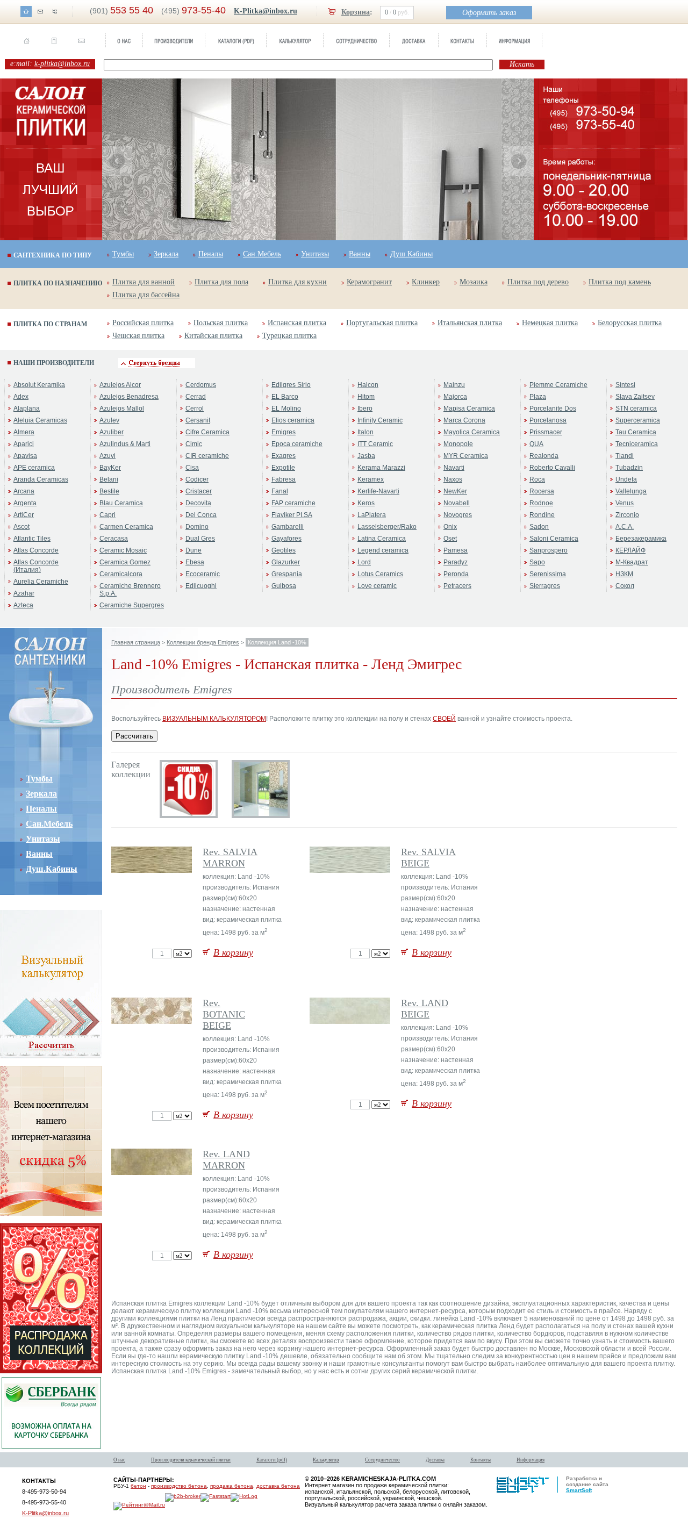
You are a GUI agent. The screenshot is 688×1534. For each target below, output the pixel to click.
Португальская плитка (382, 323)
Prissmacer (545, 432)
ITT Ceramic (375, 444)
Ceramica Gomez (124, 562)
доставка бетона (278, 1486)
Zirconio (627, 515)
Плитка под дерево (538, 282)
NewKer (455, 491)
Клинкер (426, 282)
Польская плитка (221, 323)
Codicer (197, 479)
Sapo (537, 562)
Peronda (456, 574)
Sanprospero (548, 550)
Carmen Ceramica (126, 527)
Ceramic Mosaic (123, 550)
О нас (119, 1460)
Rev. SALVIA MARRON (230, 858)
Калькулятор (326, 1460)
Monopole (458, 444)
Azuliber (111, 432)
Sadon (539, 527)
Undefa (626, 479)
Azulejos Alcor (120, 385)
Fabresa (283, 479)
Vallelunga (631, 491)
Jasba (366, 456)
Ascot (21, 527)
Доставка (435, 1460)
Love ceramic (377, 586)
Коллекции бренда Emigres (203, 642)
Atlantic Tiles (32, 538)
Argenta (25, 503)
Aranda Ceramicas (40, 479)
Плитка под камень (620, 282)
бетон (138, 1486)
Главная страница (135, 642)
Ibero (364, 408)
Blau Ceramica (121, 503)
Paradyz (455, 562)
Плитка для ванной (143, 282)
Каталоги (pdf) (271, 1460)
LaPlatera (371, 515)
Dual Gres (200, 538)
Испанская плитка (297, 323)
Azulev (109, 420)
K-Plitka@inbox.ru (265, 11)
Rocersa (541, 491)
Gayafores (286, 538)
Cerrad (195, 396)
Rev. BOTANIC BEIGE (224, 1014)
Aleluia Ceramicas (40, 420)
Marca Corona (464, 420)
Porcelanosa (548, 420)
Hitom (366, 396)
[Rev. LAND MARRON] (152, 1173)
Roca (537, 479)
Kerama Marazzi (381, 467)
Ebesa (194, 562)
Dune (193, 550)
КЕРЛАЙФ (630, 550)
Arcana (23, 491)
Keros (366, 503)
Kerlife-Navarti (378, 491)
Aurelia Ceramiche (40, 581)
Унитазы (315, 254)
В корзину (233, 952)
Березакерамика (640, 538)
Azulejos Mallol (121, 408)
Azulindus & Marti (124, 444)
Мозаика (474, 282)
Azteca (23, 605)
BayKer (110, 467)
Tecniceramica (636, 444)
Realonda (543, 456)
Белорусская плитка (630, 323)
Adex (20, 396)
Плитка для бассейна (146, 295)
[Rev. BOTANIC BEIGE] (152, 1022)
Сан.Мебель (262, 254)
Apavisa (25, 456)
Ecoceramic (202, 574)
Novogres (457, 515)
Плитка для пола (221, 282)
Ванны (359, 254)
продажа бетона (231, 1486)
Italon (365, 432)
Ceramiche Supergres (131, 605)
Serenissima (547, 574)
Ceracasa (113, 538)
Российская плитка (143, 323)
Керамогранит (369, 282)
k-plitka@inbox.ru (62, 64)
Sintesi (625, 385)
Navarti (453, 467)
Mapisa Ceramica (469, 408)
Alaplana (26, 408)
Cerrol (194, 408)
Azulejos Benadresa (129, 396)
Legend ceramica (382, 550)
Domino (197, 527)
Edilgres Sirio (291, 385)
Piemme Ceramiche (558, 385)
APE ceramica (34, 467)
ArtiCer (23, 515)
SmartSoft (579, 1490)
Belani (108, 479)
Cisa (192, 467)
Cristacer (198, 491)
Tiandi (624, 456)
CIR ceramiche (207, 456)
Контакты (480, 1460)
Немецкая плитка (550, 323)
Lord (364, 562)
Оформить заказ (489, 13)
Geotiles (283, 550)
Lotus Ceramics (380, 574)
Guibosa (283, 586)
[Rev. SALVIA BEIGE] (351, 870)
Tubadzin (629, 467)
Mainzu (454, 385)
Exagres (283, 456)
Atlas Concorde (36, 550)
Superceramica (637, 420)
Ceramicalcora (120, 574)
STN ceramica (636, 408)
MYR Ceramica (465, 456)
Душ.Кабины (411, 254)
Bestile (109, 491)
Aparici (23, 444)
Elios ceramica (292, 420)
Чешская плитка (138, 336)
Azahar (23, 593)
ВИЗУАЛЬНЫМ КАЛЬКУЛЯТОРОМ (214, 718)
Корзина (355, 12)
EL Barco (284, 396)
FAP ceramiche (293, 503)
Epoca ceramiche (296, 444)
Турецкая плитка (289, 336)
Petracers (457, 586)
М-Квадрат (631, 562)
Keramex (370, 479)
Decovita (198, 503)
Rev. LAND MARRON (226, 1160)
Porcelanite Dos (552, 408)
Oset (450, 538)
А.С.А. (624, 527)
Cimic (193, 444)
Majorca (455, 396)
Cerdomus (200, 385)
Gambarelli (287, 527)
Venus (624, 503)
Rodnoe (541, 503)
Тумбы (123, 254)
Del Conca (201, 515)
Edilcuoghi (201, 586)
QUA (536, 444)
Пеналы (210, 254)
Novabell (456, 503)
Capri (107, 515)
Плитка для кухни (297, 282)
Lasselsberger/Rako (387, 527)
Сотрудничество (382, 1460)
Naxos (452, 479)
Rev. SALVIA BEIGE (428, 858)
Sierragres (544, 586)
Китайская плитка (213, 336)
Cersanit (197, 420)
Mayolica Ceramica (471, 432)
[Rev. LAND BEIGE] (351, 1022)
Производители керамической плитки (191, 1460)
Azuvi (107, 456)
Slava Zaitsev (635, 396)
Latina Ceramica (381, 538)
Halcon (367, 385)
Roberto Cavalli (552, 467)
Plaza (537, 396)
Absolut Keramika (39, 385)
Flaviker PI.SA (291, 515)
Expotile (283, 467)
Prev (117, 161)
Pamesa (455, 550)
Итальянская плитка (470, 323)
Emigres (283, 432)
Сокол (624, 586)
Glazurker (285, 562)
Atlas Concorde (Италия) (36, 566)
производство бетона (179, 1486)
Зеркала (166, 254)
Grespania (286, 574)
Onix (450, 527)
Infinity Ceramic (380, 420)
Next (519, 161)
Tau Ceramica (635, 432)
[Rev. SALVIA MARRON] (152, 870)
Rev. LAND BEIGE (424, 1009)
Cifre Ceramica (207, 432)
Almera (23, 432)
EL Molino (286, 408)
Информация (530, 1460)
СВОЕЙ (444, 718)
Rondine (542, 515)
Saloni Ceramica (553, 538)
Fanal (279, 491)
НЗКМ (624, 574)
